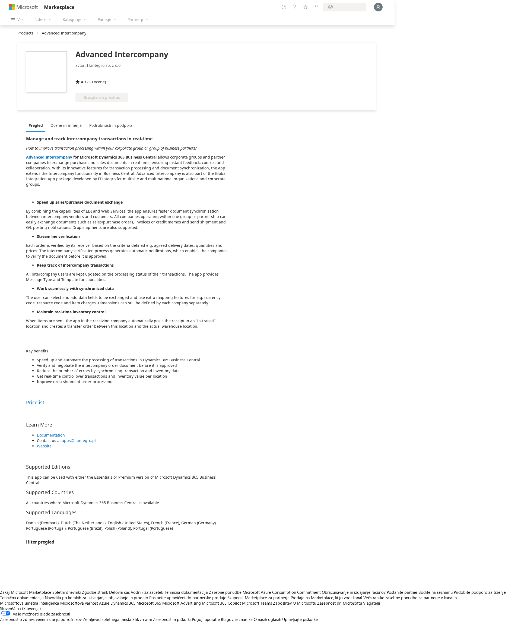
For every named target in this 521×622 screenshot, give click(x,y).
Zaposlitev (282, 603)
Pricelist (35, 402)
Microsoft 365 (148, 603)
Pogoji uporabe (206, 619)
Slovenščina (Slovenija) (20, 608)
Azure (104, 603)
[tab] (37, 125)
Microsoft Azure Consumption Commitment (282, 592)
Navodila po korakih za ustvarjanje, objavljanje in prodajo (96, 597)
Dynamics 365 (122, 603)
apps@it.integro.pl (79, 440)
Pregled (35, 125)
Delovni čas (119, 592)
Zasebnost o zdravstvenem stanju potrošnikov (41, 619)
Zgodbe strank (95, 592)
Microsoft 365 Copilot (221, 603)
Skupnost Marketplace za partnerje (258, 597)
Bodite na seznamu (435, 592)
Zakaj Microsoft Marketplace (25, 592)
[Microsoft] (23, 7)
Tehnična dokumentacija (186, 592)
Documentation (51, 435)
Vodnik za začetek (147, 592)
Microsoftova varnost (79, 603)
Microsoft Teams (257, 603)
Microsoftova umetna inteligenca (29, 603)
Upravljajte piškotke (300, 619)
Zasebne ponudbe (225, 592)
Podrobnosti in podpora (110, 125)
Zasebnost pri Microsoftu (339, 603)
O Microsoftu (304, 603)
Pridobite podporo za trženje (480, 592)
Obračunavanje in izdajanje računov (354, 592)
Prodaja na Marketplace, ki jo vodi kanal (326, 597)
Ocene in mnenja (66, 125)
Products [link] (25, 33)
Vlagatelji (371, 603)
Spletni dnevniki (66, 592)
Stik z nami (142, 619)
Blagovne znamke (237, 619)
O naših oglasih (267, 619)
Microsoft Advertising (181, 603)
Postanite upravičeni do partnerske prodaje (187, 597)
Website (44, 446)
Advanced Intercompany (49, 157)
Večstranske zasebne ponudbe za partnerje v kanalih (410, 597)
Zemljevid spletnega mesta (107, 619)
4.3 (83, 81)
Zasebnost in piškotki (172, 619)
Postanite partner (402, 592)
